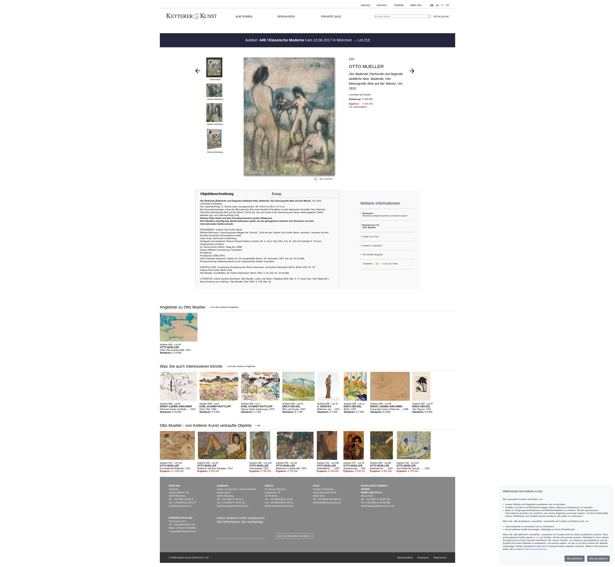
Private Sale (331, 16)
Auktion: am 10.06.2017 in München (299, 40)
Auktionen (243, 16)
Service (365, 5)
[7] (197, 70)
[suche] (429, 16)
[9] (411, 70)
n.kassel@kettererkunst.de (182, 531)
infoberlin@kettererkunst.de (279, 506)
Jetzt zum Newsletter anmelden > (294, 536)
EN (437, 5)
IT (442, 5)
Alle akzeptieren (598, 558)
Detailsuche (441, 16)
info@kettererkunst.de (180, 506)
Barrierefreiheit (405, 557)
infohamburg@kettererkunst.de (232, 506)
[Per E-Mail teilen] (376, 263)
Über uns (415, 5)
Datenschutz (440, 557)
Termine (399, 5)
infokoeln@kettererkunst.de (327, 502)
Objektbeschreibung (217, 194)
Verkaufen (286, 16)
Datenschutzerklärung (535, 549)
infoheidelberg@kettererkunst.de (377, 506)
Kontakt (382, 5)
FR (447, 5)
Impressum (423, 557)
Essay (276, 194)
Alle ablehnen (574, 558)
